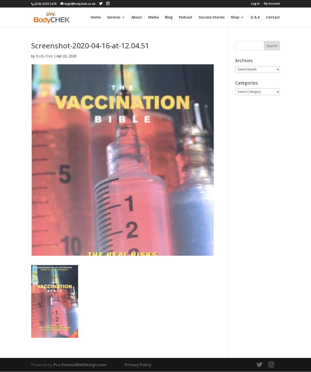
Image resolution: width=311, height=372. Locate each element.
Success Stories (212, 17)
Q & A (255, 17)
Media (153, 17)
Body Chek (44, 56)
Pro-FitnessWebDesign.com (79, 364)
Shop (235, 17)
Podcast (185, 17)
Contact (273, 17)
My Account (272, 4)
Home (96, 17)
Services (113, 17)
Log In (255, 4)
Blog (169, 17)
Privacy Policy (138, 364)
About (136, 17)
